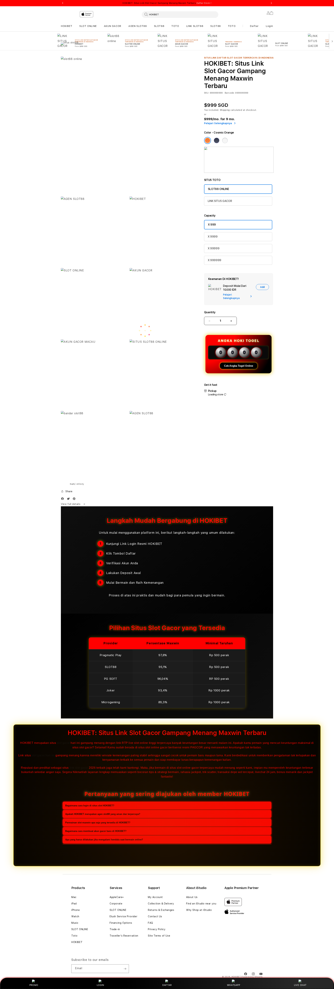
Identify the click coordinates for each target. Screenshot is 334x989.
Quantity (210, 312)
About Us (192, 897)
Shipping (225, 110)
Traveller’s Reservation (124, 935)
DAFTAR (167, 985)
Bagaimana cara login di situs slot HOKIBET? (89, 805)
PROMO (33, 985)
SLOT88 (159, 26)
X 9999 (213, 236)
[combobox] (180, 14)
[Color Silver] (225, 140)
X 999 (212, 224)
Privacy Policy (156, 929)
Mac (74, 897)
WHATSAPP (233, 985)
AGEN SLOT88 (137, 26)
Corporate (116, 903)
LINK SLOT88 (194, 26)
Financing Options (121, 922)
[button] (66, 26)
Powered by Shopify (252, 977)
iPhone (75, 910)
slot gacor (63, 742)
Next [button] (271, 3)
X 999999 (214, 260)
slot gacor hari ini (43, 755)
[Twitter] (69, 499)
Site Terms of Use (159, 935)
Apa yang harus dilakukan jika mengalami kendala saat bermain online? (104, 839)
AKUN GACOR (112, 26)
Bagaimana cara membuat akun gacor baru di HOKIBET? (95, 831)
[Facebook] (63, 499)
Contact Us (155, 916)
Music (74, 922)
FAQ (150, 922)
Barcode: (230, 93)
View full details (71, 504)
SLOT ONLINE (88, 26)
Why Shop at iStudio (199, 910)
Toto (74, 935)
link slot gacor (79, 767)
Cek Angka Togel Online (238, 365)
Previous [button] (62, 3)
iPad (74, 903)
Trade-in (115, 929)
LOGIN (100, 985)
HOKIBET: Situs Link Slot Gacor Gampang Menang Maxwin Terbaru (167, 3)
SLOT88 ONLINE (218, 189)
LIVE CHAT (300, 985)
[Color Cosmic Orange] (207, 140)
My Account (155, 897)
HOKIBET (66, 26)
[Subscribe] (125, 968)
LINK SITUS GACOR (220, 201)
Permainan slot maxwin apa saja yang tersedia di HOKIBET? (97, 822)
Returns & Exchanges (161, 910)
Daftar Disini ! (204, 3)
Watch (75, 916)
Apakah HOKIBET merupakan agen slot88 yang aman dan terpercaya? (102, 814)
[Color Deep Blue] (216, 140)
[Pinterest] (75, 499)
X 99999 (214, 248)
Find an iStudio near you (201, 903)
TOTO (175, 26)
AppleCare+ (117, 897)
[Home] (122, 28)
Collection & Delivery (161, 903)
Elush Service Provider (123, 916)
